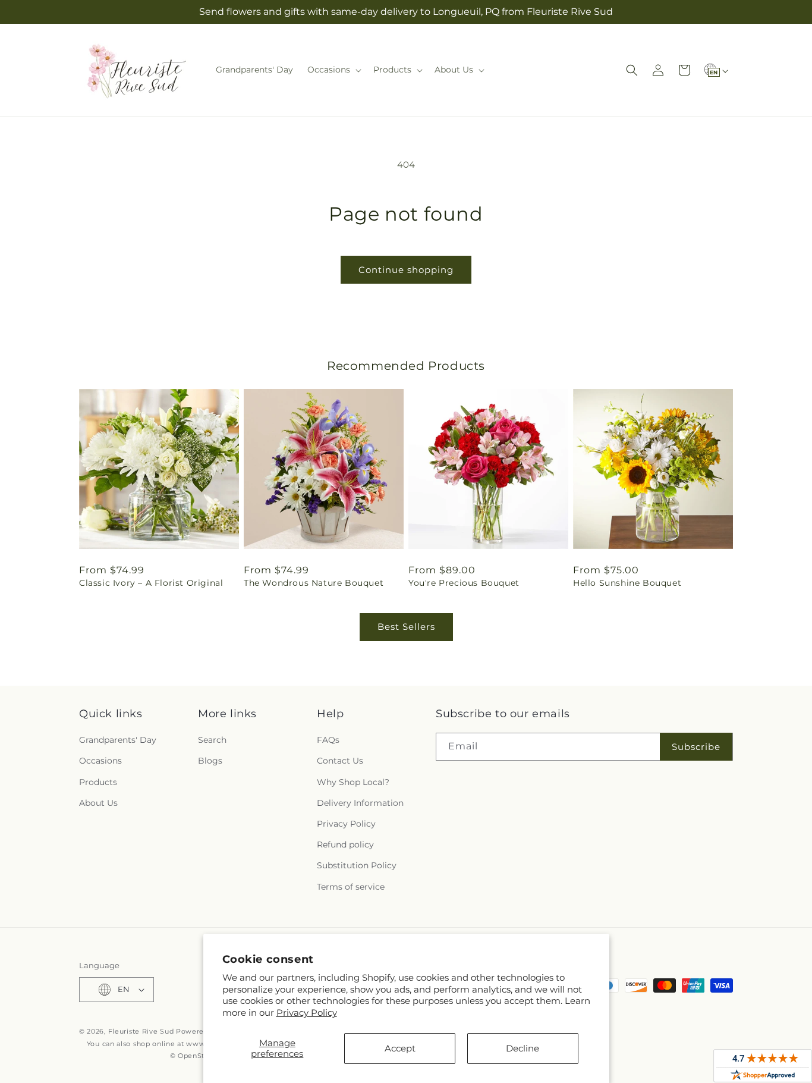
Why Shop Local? (353, 782)
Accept (400, 1048)
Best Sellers (406, 626)
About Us (98, 803)
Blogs (210, 760)
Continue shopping (406, 269)
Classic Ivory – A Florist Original (151, 582)
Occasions (100, 760)
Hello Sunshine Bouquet (627, 582)
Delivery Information (360, 803)
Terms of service (351, 886)
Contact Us (340, 760)
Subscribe (696, 746)
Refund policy (345, 844)
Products (98, 782)
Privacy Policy (306, 1012)
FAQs (328, 739)
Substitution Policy (356, 865)
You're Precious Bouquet (464, 582)
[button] (333, 69)
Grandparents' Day (117, 739)
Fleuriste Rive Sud (141, 1031)
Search (212, 739)
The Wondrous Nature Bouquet (313, 582)
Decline (522, 1048)
